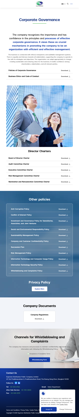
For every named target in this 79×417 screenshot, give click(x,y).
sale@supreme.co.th (55, 389)
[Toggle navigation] (71, 4)
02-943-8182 (15, 387)
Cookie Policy (64, 404)
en (62, 4)
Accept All (49, 409)
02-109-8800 (26, 390)
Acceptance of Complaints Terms (40, 354)
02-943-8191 (15, 393)
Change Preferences (65, 409)
